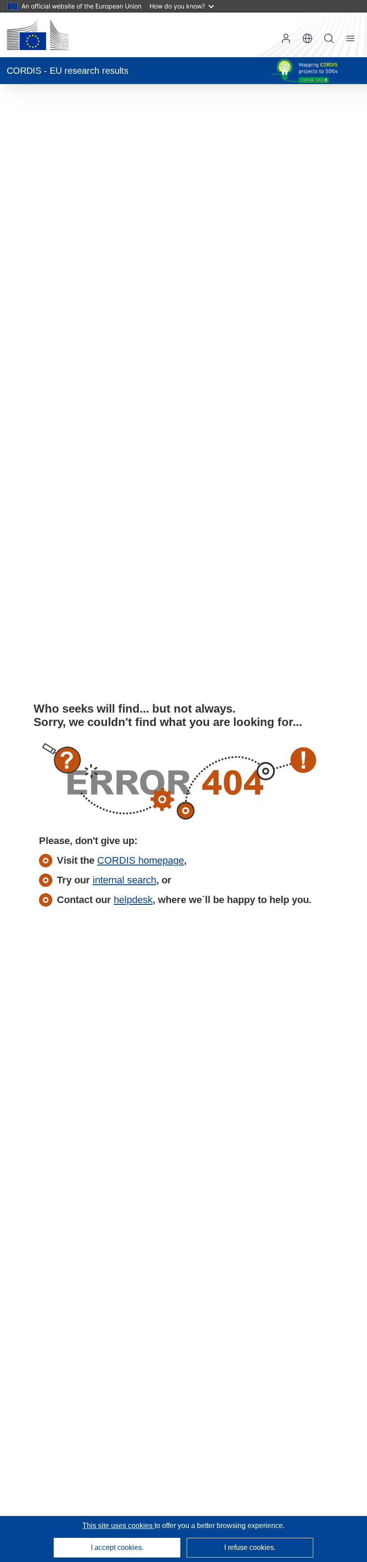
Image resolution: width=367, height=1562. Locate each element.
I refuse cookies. (250, 1547)
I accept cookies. (117, 1547)
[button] (307, 38)
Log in (286, 38)
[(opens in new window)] (37, 35)
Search (329, 38)
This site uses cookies (118, 1525)
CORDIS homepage (140, 860)
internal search (124, 880)
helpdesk (133, 899)
